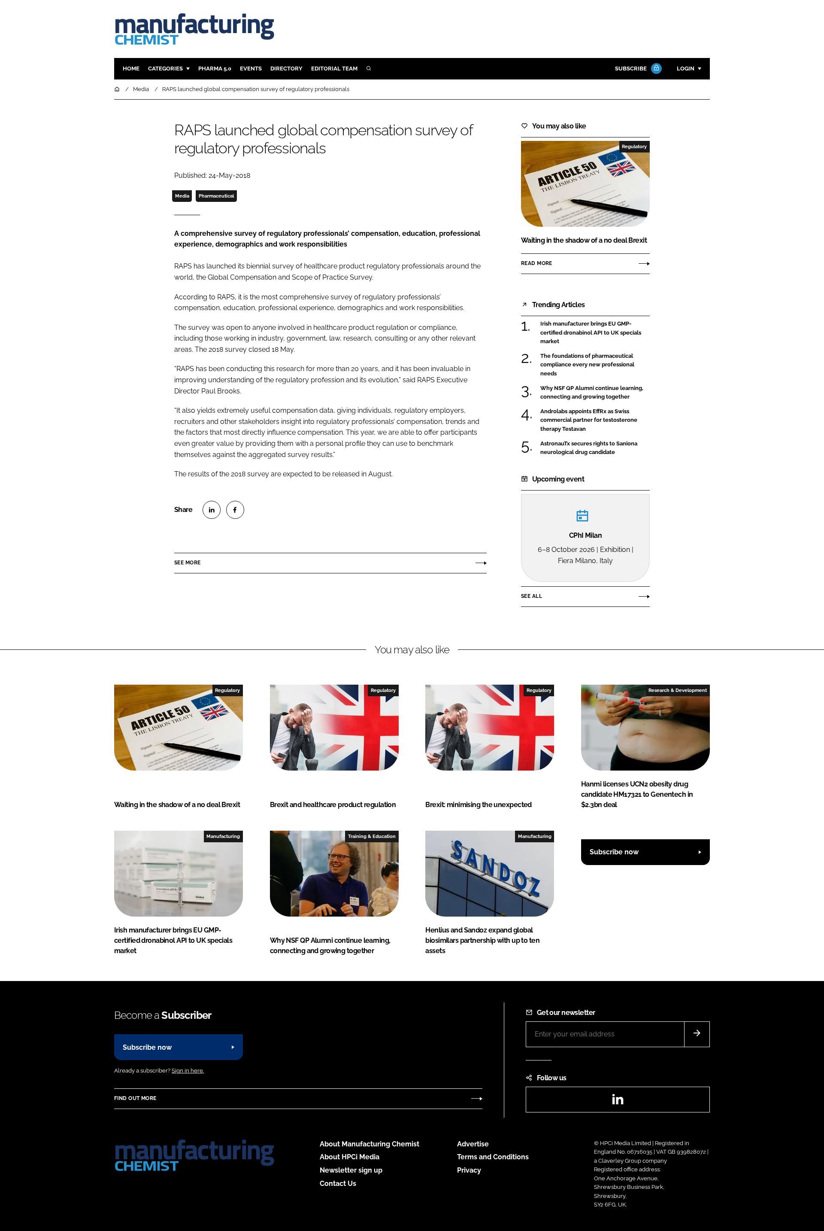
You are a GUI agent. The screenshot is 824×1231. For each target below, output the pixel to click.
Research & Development (677, 690)
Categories (165, 68)
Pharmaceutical (216, 195)
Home (131, 68)
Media (182, 195)
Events (251, 68)
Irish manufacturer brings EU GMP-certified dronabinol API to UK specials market (595, 333)
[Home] (117, 89)
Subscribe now (614, 852)
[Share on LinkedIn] (212, 510)
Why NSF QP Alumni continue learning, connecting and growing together (595, 393)
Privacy (469, 1170)
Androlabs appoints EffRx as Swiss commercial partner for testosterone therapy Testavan (595, 420)
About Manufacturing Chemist (369, 1144)
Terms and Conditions (493, 1157)
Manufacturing (223, 836)
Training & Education (372, 836)
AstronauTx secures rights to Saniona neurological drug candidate (595, 448)
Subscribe (631, 68)
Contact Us (338, 1183)
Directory (286, 68)
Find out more (135, 1098)
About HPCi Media (349, 1157)
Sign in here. (188, 1070)
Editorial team (334, 68)
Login (685, 68)
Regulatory (634, 146)
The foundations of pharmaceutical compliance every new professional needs (595, 365)
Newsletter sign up (351, 1170)
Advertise (473, 1144)
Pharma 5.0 (214, 68)
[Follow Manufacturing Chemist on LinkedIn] (617, 1102)
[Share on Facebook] (235, 510)
